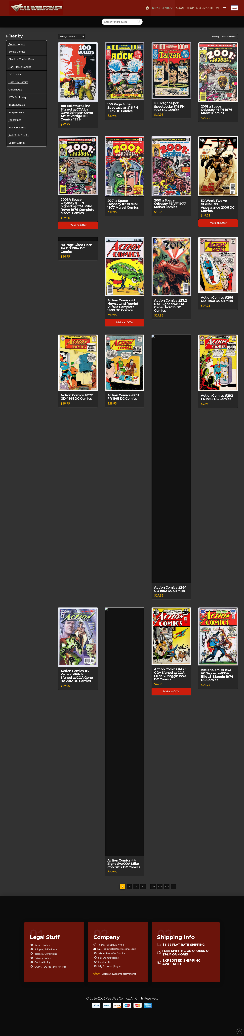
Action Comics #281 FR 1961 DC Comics (123, 397)
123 (153, 886)
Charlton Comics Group (21, 59)
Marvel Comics (17, 127)
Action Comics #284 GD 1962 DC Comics (170, 589)
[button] (225, 8)
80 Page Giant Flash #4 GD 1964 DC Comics (76, 248)
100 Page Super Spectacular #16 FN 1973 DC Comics (122, 107)
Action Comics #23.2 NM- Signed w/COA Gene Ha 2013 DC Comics (170, 305)
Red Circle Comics (18, 135)
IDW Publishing (17, 97)
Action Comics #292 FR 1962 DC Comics (217, 397)
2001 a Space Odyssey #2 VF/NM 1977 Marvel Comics (123, 204)
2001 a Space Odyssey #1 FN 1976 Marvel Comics (216, 109)
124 (160, 886)
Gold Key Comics (18, 81)
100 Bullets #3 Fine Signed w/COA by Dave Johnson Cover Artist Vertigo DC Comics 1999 (77, 112)
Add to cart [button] (79, 96)
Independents (16, 112)
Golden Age (15, 89)
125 (167, 886)
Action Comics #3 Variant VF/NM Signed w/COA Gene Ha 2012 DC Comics (77, 676)
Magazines (14, 119)
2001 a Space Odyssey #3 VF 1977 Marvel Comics (170, 203)
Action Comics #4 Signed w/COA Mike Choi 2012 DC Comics (123, 863)
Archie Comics (16, 43)
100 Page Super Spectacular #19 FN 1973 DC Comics (169, 106)
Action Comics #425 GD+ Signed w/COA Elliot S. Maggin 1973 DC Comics (170, 674)
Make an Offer (78, 224)
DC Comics (14, 74)
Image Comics (16, 104)
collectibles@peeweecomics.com (120, 949)
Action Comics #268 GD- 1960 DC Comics (217, 299)
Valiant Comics (17, 142)
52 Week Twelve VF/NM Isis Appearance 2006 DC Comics (217, 206)
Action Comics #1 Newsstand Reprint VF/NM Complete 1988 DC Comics (122, 305)
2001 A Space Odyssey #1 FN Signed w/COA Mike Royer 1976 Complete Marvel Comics (77, 206)
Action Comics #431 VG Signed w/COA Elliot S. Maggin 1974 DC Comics (217, 675)
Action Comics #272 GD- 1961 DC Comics (77, 397)
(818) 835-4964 (115, 944)
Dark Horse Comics (19, 66)
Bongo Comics (16, 51)
